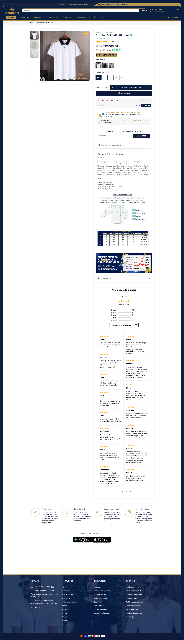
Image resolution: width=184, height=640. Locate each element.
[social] (32, 608)
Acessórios (84, 17)
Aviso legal (130, 617)
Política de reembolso (134, 591)
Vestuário (68, 17)
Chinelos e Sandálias (70, 602)
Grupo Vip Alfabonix (101, 613)
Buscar (142, 10)
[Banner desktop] (92, 4)
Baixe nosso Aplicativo (102, 591)
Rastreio (97, 587)
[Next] (86, 55)
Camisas (65, 591)
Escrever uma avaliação (121, 325)
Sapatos (65, 606)
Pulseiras (65, 609)
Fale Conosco (99, 606)
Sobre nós (98, 602)
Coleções (25, 17)
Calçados (53, 17)
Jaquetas (65, 624)
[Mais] (106, 87)
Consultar (141, 136)
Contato (100, 17)
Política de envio (132, 598)
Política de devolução (134, 594)
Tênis (64, 587)
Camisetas (66, 598)
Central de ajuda (100, 598)
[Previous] (43, 55)
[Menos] (97, 87)
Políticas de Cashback (102, 594)
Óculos (65, 613)
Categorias (36, 17)
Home (32, 23)
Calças (64, 621)
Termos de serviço (133, 609)
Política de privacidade (134, 602)
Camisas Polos (67, 594)
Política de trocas (132, 587)
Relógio (65, 617)
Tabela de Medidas (101, 609)
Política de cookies (133, 606)
